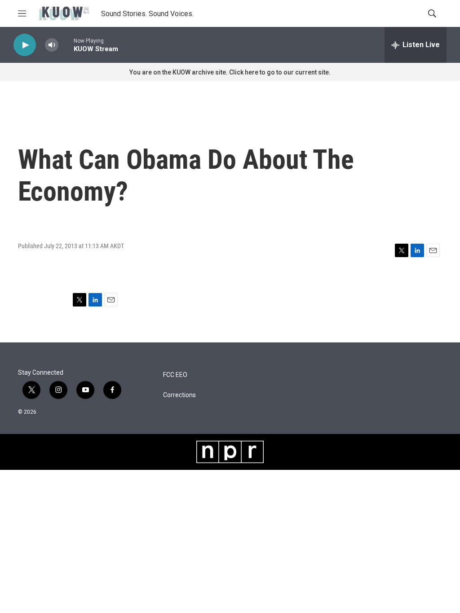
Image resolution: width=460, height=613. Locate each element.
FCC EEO (175, 375)
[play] (25, 45)
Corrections (179, 395)
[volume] (51, 45)
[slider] (66, 44)
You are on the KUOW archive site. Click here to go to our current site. (230, 72)
